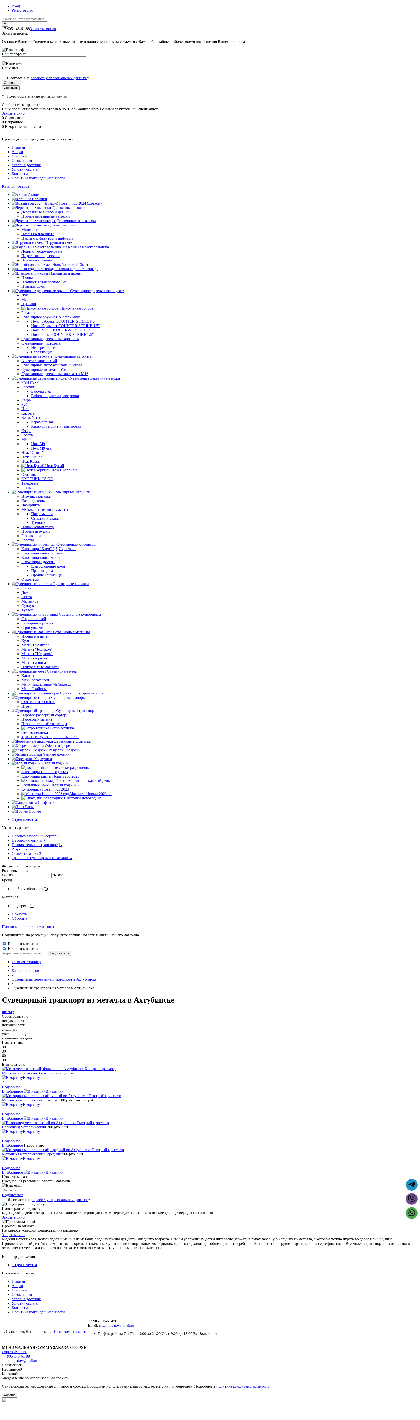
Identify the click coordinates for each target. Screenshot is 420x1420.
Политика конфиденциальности (38, 178)
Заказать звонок (43, 29)
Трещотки (39, 522)
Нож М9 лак (41, 448)
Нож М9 (38, 444)
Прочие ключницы (46, 575)
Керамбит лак (42, 422)
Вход (16, 6)
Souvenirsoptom (33, 889)
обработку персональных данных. (59, 78)
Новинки (19, 156)
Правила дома (42, 571)
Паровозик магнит (27, 840)
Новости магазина (22, 944)
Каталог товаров (15, 186)
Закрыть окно (13, 113)
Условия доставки (26, 165)
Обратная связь (14, 1352)
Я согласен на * (49, 1200)
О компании (22, 160)
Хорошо (9, 1395)
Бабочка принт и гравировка (55, 396)
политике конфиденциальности (242, 1386)
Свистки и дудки (45, 518)
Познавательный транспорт (35, 845)
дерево (26, 906)
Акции (17, 152)
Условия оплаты (25, 169)
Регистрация (22, 10)
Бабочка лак (41, 391)
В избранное (12, 1091)
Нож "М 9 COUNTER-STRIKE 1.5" (60, 330)
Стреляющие (41, 352)
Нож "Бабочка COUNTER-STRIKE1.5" (63, 321)
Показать (19, 914)
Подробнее (11, 1087)
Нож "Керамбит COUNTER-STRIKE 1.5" (65, 326)
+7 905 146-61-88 (16, 1356)
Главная (18, 147)
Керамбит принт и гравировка (56, 426)
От (4, 875)
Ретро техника (23, 849)
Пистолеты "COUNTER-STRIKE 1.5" (62, 334)
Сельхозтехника (25, 853)
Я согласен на (48, 78)
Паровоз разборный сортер (34, 836)
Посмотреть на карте (69, 1331)
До (54, 875)
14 (60, 845)
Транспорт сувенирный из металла (41, 858)
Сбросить (19, 918)
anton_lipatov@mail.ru (116, 1325)
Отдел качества (24, 819)
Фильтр (8, 1012)
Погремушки (42, 514)
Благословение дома (48, 566)
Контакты (20, 174)
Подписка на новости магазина (28, 927)
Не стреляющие (44, 348)
